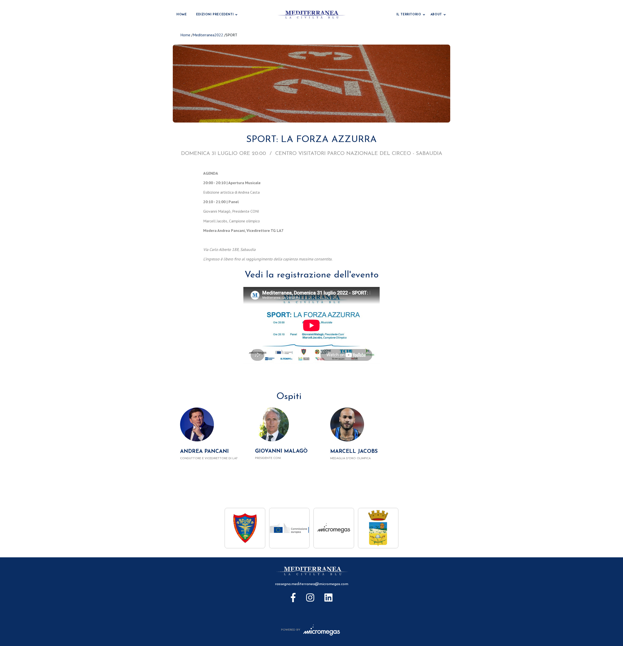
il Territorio (408, 14)
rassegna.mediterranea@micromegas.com (311, 584)
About (436, 14)
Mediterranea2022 (208, 34)
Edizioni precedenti (215, 14)
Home (181, 14)
